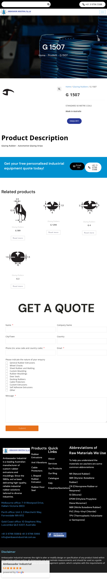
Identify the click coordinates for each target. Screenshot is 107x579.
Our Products (55, 468)
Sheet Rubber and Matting (22, 368)
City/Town (10, 336)
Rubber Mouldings (18, 373)
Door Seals (15, 376)
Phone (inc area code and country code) (24, 348)
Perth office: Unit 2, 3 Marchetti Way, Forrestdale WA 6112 (21, 514)
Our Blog (52, 473)
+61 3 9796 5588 (10, 533)
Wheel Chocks (16, 365)
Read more (18, 238)
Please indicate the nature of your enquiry (25, 359)
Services (52, 463)
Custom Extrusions (18, 384)
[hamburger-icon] (102, 12)
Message (10, 395)
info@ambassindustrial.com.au (18, 537)
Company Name (64, 325)
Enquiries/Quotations (57, 488)
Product (52, 55)
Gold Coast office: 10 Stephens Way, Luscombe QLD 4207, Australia (21, 523)
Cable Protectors (17, 382)
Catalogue (53, 478)
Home (42, 55)
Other (12, 390)
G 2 (17, 278)
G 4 (89, 225)
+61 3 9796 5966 (30, 533)
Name (9, 325)
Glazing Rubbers (80, 86)
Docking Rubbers (18, 379)
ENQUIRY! (74, 121)
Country (60, 336)
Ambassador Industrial (17, 564)
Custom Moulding (18, 371)
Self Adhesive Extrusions (21, 387)
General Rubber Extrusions (22, 362)
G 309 (17, 230)
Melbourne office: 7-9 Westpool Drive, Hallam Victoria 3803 (22, 504)
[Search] (49, 4)
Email (60, 348)
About (51, 458)
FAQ (50, 483)
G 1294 (53, 224)
